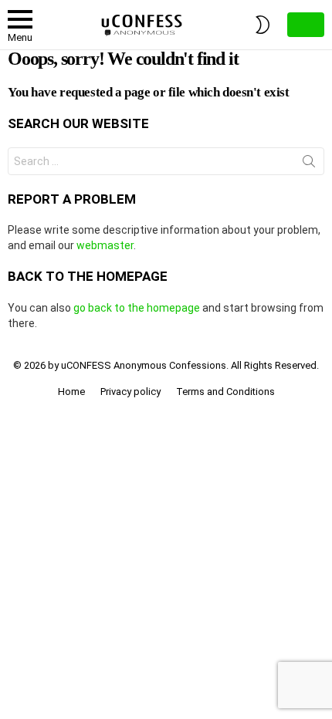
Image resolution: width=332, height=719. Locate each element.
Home (71, 391)
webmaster (105, 245)
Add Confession (305, 24)
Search (308, 164)
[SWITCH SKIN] (262, 24)
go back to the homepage (136, 308)
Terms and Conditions (225, 391)
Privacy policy (130, 391)
